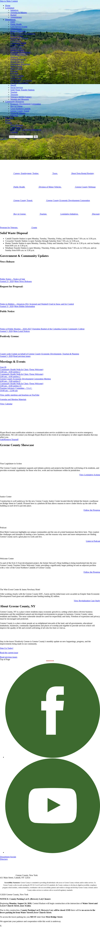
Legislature (9, 8)
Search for (4, 136)
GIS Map (14, 116)
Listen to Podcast (93, 541)
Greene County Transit (19, 111)
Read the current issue (9, 653)
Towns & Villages (17, 113)
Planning (14, 71)
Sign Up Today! (6, 648)
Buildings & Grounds (19, 38)
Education (9, 118)
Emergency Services (18, 55)
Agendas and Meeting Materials (13, 399)
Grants (34, 227)
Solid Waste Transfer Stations (22, 90)
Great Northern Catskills (20, 108)
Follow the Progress (92, 510)
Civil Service (15, 41)
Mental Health (16, 66)
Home (7, 5)
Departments (10, 19)
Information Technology (20, 64)
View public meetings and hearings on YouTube (19, 395)
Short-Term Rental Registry (82, 173)
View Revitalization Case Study (87, 601)
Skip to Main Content (9, 1)
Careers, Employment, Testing (26, 173)
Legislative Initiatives (69, 214)
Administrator (16, 17)
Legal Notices (16, 127)
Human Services (17, 62)
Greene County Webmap (85, 187)
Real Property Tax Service (21, 80)
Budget (13, 15)
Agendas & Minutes (18, 12)
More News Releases (23, 281)
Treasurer (14, 94)
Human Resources (18, 59)
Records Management (19, 83)
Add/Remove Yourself (9, 439)
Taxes (55, 173)
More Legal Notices (21, 331)
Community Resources (14, 101)
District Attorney (17, 50)
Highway (14, 57)
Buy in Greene (16, 106)
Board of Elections (18, 31)
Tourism (13, 92)
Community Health (18, 43)
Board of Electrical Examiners (22, 34)
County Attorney (17, 45)
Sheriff (13, 85)
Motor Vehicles (16, 69)
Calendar (14, 132)
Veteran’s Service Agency (21, 97)
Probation (14, 73)
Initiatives (14, 10)
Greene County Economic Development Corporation (68, 200)
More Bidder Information (24, 306)
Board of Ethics (16, 36)
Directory (4, 139)
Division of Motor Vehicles (50, 187)
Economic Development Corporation (25, 104)
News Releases (16, 125)
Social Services (16, 87)
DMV (12, 22)
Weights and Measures (19, 99)
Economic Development (20, 52)
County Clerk (16, 48)
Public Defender (17, 76)
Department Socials (8, 857)
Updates (8, 123)
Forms (7, 120)
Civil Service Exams (18, 27)
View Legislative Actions (89, 475)
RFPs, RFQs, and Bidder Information (25, 130)
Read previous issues (21, 356)
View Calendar (6, 404)
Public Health (16, 24)
